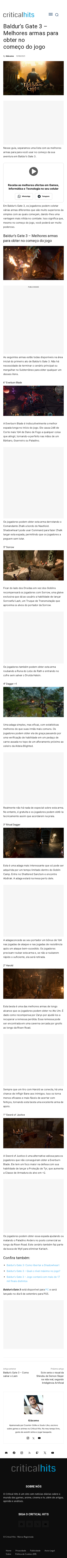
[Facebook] (14, 1453)
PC (47, 1289)
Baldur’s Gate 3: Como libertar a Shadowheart (33, 1265)
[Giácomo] (33, 1404)
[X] (33, 1437)
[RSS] (30, 1453)
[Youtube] (39, 1437)
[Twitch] (37, 1453)
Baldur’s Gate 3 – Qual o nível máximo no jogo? (33, 1271)
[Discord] (6, 1453)
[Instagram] (28, 1437)
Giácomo (10, 56)
